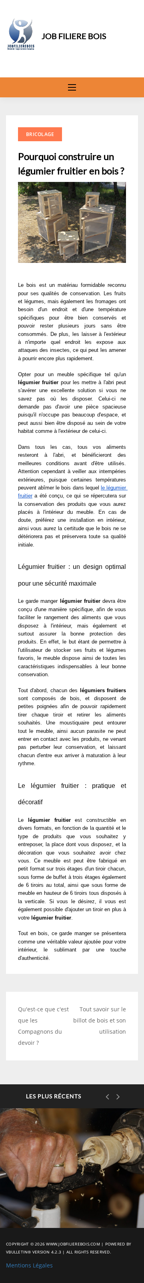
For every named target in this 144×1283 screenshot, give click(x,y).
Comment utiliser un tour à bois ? (69, 1201)
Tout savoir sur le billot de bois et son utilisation (99, 1020)
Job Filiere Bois (74, 36)
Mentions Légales (29, 1265)
